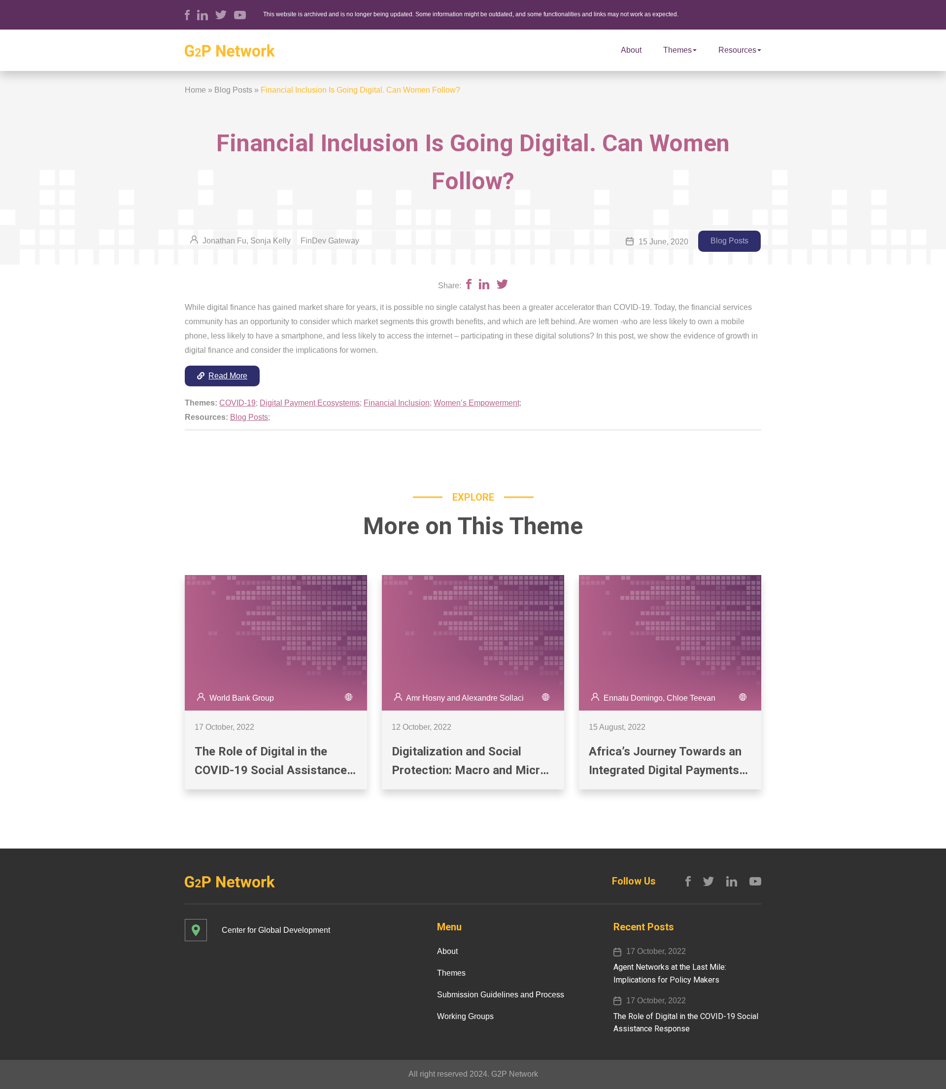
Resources (737, 50)
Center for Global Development (276, 930)
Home (195, 90)
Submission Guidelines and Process (500, 994)
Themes (677, 50)
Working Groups (465, 1016)
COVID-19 (237, 403)
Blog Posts (233, 90)
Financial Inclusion (397, 403)
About (631, 50)
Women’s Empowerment (476, 403)
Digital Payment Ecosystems (310, 403)
